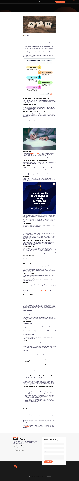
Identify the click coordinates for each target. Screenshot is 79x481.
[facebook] (47, 476)
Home (14, 470)
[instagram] (50, 476)
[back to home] (18, 2)
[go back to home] (15, 467)
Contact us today (26, 426)
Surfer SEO (33, 170)
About (22, 470)
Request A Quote (60, 1)
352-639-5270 (40, 1)
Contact (36, 470)
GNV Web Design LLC (37, 476)
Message (45, 453)
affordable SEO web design (35, 153)
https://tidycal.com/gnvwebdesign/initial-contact (24, 447)
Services (18, 470)
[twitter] (49, 476)
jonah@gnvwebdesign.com (20, 450)
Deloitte (24, 231)
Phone (45, 449)
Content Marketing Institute (32, 371)
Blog (25, 470)
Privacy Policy (44, 476)
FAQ (27, 470)
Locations (31, 470)
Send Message (48, 461)
